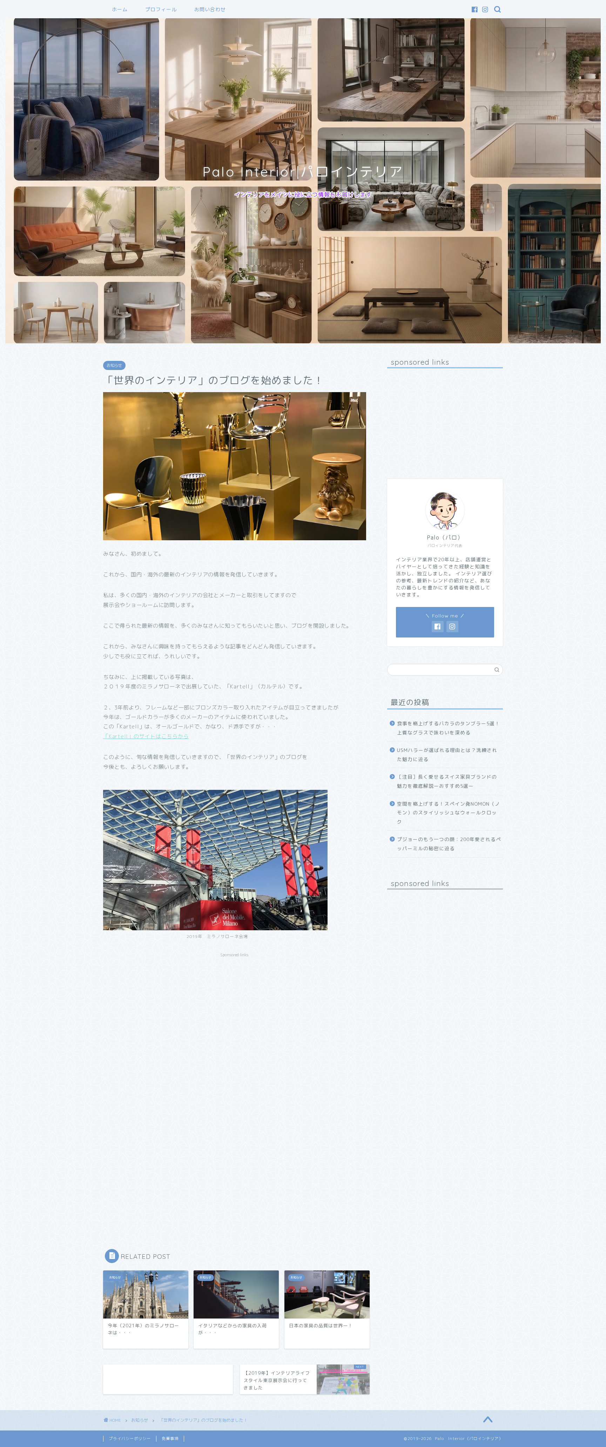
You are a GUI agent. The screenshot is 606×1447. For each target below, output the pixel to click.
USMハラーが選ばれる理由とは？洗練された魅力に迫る (447, 754)
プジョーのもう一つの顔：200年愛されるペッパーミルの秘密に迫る (449, 844)
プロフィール (161, 9)
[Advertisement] (234, 1010)
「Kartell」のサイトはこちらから (146, 736)
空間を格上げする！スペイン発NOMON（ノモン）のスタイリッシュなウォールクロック (448, 812)
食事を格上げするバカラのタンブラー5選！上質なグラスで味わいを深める (448, 728)
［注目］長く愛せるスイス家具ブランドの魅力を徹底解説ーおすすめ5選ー (447, 781)
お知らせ (114, 365)
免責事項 (170, 1438)
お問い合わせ (210, 9)
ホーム (120, 9)
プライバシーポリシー (130, 1438)
